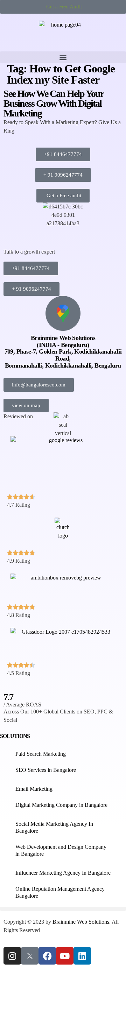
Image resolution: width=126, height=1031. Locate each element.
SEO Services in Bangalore (45, 770)
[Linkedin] (82, 956)
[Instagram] (12, 956)
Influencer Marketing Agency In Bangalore (63, 873)
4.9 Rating (18, 561)
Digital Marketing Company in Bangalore (61, 805)
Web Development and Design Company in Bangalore (60, 850)
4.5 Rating (18, 673)
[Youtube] (65, 956)
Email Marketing (33, 789)
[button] (63, 57)
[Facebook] (47, 956)
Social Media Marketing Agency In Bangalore (54, 827)
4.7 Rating (18, 505)
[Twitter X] (29, 956)
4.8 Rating (18, 615)
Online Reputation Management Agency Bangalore (60, 892)
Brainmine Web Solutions (80, 922)
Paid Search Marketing (40, 754)
